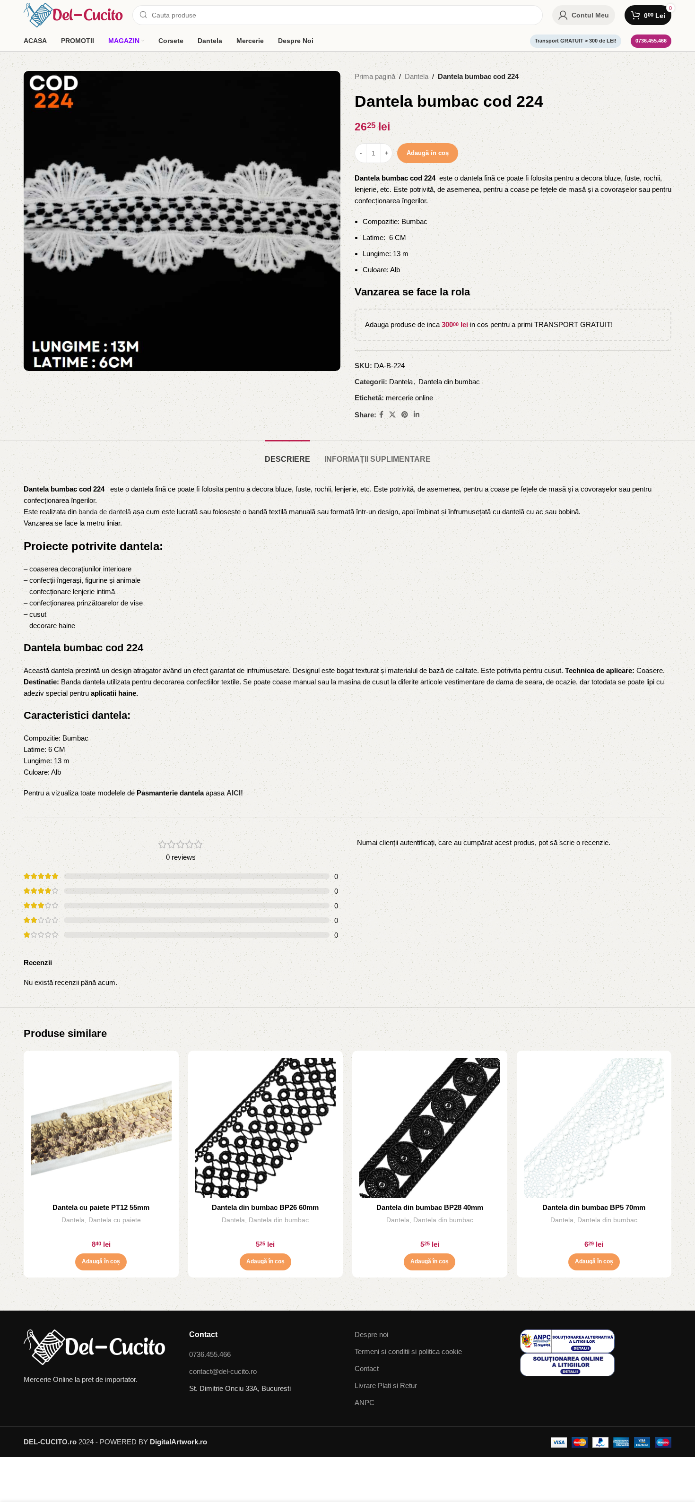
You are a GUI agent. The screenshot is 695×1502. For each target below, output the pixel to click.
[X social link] (392, 414)
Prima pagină (375, 76)
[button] (101, 1261)
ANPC (364, 1402)
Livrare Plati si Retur (386, 1385)
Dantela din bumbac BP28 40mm (429, 1207)
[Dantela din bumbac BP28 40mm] (429, 1128)
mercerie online (409, 398)
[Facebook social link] (381, 414)
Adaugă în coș (428, 152)
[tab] (287, 454)
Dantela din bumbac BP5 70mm (593, 1207)
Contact (367, 1368)
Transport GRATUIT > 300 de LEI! (576, 40)
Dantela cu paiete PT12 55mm (100, 1207)
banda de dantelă (104, 512)
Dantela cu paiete (114, 1220)
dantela (139, 546)
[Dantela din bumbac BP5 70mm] (594, 1128)
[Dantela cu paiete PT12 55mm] (101, 1128)
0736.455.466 (651, 40)
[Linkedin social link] (416, 414)
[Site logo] (73, 14)
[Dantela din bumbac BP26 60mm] (265, 1128)
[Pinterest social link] (405, 414)
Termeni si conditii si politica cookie (408, 1351)
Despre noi (371, 1334)
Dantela (416, 76)
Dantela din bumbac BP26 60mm (265, 1207)
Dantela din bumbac (449, 382)
